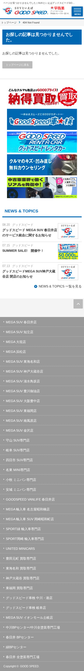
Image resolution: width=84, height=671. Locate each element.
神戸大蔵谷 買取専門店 (22, 578)
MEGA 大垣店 (16, 342)
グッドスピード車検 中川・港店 (29, 598)
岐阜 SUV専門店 (18, 450)
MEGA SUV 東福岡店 (21, 411)
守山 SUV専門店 (18, 440)
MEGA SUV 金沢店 (19, 430)
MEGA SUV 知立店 (19, 332)
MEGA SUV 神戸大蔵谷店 (24, 371)
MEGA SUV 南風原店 (21, 420)
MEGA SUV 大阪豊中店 (23, 401)
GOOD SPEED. (29, 666)
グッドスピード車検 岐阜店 (26, 608)
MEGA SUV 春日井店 (21, 322)
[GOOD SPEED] (25, 11)
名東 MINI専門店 (18, 470)
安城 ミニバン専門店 (21, 489)
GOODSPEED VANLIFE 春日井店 (30, 499)
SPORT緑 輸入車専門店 (23, 529)
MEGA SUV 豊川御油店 (23, 391)
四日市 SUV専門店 (19, 460)
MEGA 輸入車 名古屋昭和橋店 (28, 509)
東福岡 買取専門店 (19, 588)
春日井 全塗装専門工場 (22, 657)
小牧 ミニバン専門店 (21, 480)
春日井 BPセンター (20, 637)
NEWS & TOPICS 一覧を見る (60, 286)
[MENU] (77, 10)
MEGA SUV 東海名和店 (23, 361)
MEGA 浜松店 (16, 352)
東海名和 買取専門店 (21, 568)
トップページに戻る (17, 64)
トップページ (9, 22)
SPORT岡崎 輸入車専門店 (25, 539)
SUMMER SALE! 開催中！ (23, 251)
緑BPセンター (16, 647)
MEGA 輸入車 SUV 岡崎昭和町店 (30, 519)
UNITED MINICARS (20, 548)
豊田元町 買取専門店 (21, 558)
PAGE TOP (78, 304)
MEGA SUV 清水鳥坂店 (23, 381)
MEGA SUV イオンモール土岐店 (29, 617)
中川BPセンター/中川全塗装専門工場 (33, 627)
